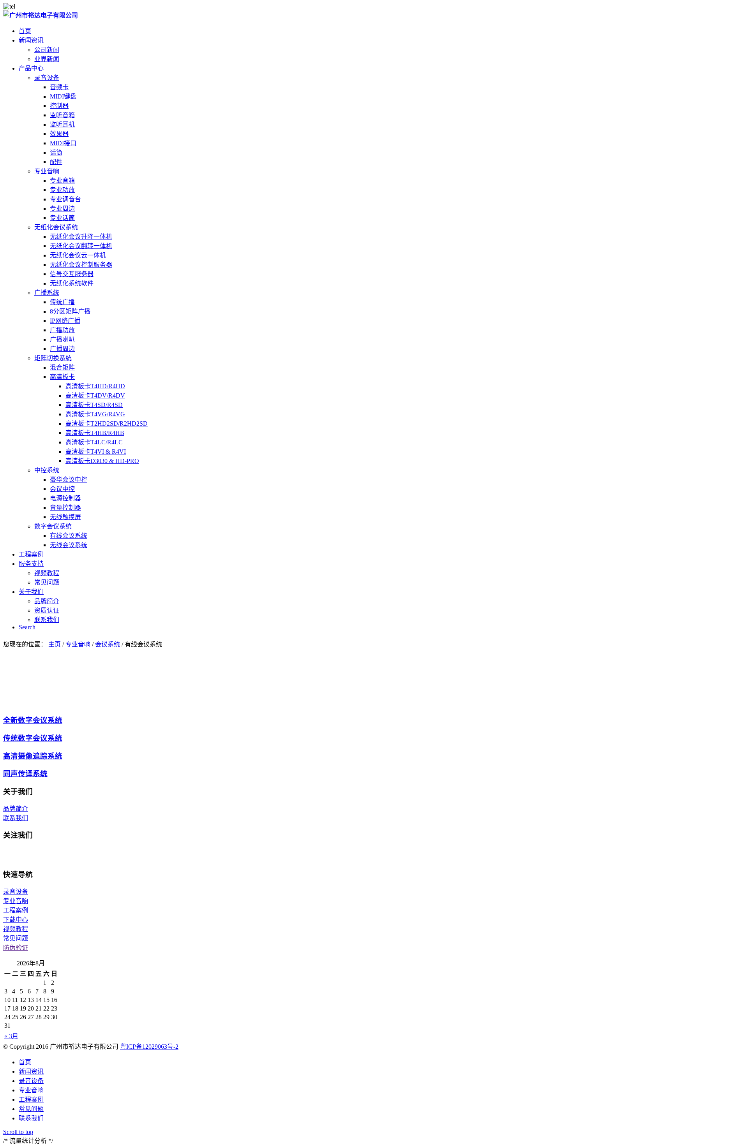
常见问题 (15, 938)
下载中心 (15, 919)
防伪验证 (15, 947)
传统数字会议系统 (32, 738)
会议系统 (107, 644)
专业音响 (46, 171)
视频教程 (15, 929)
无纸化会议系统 (56, 227)
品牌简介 (15, 808)
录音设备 (46, 77)
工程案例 (15, 910)
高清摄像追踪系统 (32, 756)
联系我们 (15, 818)
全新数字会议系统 (32, 720)
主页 (54, 644)
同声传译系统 (25, 773)
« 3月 (11, 1036)
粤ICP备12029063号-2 (149, 1046)
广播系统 (46, 292)
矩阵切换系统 (53, 358)
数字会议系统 (53, 526)
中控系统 (46, 470)
